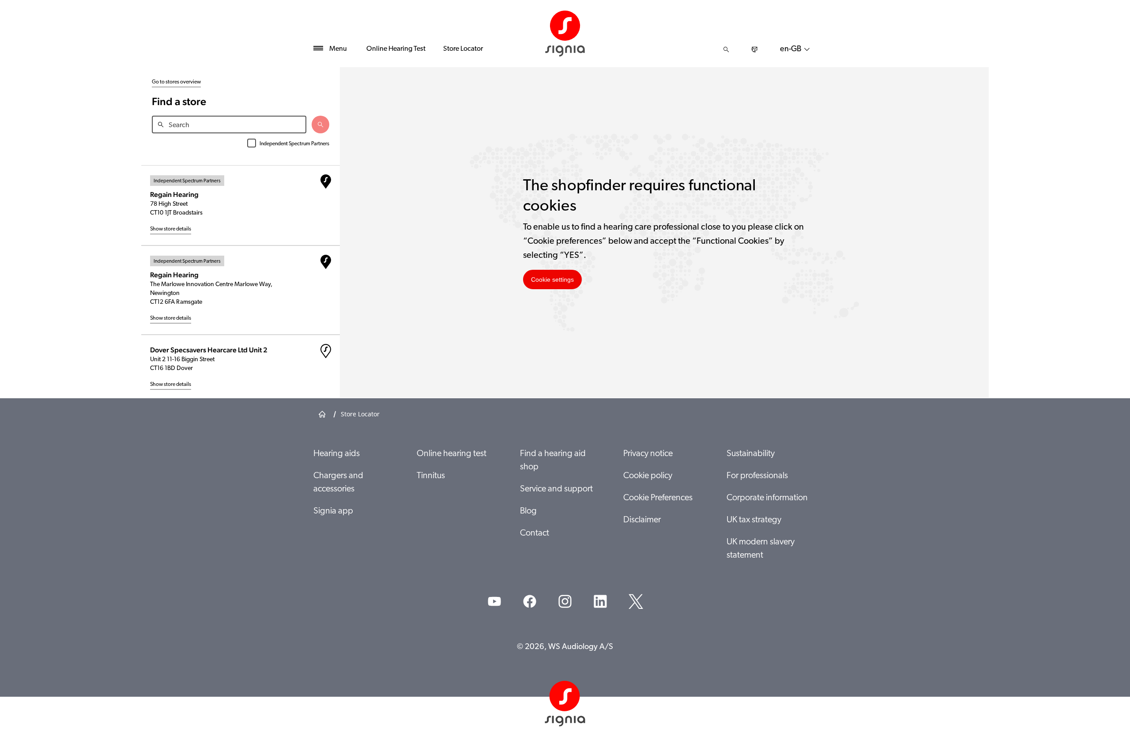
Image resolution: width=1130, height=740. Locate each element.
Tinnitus (431, 476)
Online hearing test (451, 453)
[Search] (726, 49)
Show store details (170, 229)
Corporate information (767, 498)
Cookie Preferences (658, 498)
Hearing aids (336, 453)
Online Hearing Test (396, 49)
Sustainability (751, 453)
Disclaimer (642, 520)
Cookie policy (647, 476)
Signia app (333, 511)
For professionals (757, 476)
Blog (528, 511)
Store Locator (463, 49)
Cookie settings (552, 279)
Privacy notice (648, 453)
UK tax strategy (754, 520)
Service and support (556, 489)
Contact (534, 533)
